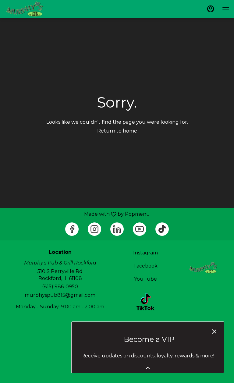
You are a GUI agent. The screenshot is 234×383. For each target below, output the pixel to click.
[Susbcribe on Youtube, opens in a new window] (139, 229)
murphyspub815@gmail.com (60, 295)
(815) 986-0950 (60, 286)
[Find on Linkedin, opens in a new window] (117, 229)
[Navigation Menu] (225, 9)
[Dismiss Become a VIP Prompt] (214, 331)
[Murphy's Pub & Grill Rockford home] (32, 9)
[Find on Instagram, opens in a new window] (94, 229)
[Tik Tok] (145, 301)
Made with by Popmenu (77, 214)
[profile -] (210, 8)
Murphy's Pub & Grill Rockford (202, 268)
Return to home (117, 131)
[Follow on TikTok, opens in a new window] (162, 229)
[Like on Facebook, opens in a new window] (72, 229)
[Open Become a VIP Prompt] (147, 368)
